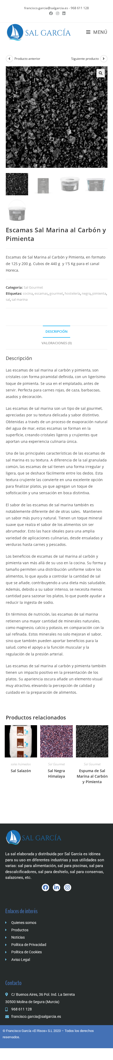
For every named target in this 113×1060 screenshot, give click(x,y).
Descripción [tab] (56, 331)
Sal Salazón (21, 770)
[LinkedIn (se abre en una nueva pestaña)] (63, 13)
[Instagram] (67, 887)
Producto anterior (27, 58)
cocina (28, 293)
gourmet (56, 293)
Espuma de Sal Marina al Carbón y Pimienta (92, 776)
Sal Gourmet (33, 287)
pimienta (99, 293)
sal (8, 299)
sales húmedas (21, 764)
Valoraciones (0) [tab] (57, 343)
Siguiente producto (85, 58)
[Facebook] (45, 887)
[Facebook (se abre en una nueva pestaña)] (51, 13)
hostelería (72, 293)
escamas (41, 293)
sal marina (20, 299)
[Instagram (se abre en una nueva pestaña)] (57, 13)
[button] (100, 73)
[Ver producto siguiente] (103, 58)
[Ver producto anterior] (9, 58)
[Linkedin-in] (56, 887)
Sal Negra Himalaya (56, 773)
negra (86, 293)
